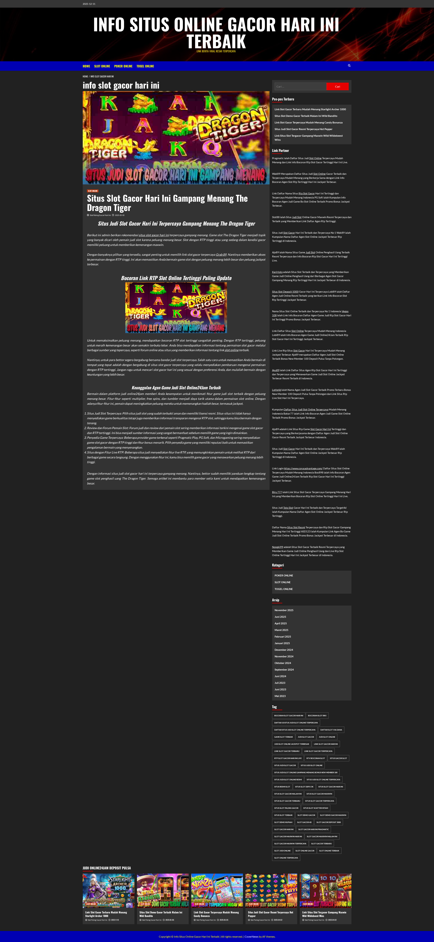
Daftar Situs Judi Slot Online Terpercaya (306, 409)
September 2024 (284, 669)
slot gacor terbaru (321, 843)
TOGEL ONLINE (145, 66)
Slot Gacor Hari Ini (320, 429)
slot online (232, 350)
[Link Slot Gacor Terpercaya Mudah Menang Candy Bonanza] (217, 891)
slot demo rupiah (283, 822)
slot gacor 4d (304, 822)
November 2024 (284, 656)
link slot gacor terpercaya (318, 751)
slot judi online (282, 851)
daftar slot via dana (331, 730)
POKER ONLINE (123, 66)
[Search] (349, 65)
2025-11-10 (115, 919)
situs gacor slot (338, 758)
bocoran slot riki (317, 715)
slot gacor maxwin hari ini (288, 836)
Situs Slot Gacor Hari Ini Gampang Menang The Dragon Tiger (167, 202)
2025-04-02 (278, 919)
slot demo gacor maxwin (333, 815)
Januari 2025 (282, 643)
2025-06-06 (169, 919)
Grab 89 (221, 254)
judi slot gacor (306, 737)
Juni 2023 (280, 689)
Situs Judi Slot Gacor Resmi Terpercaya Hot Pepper (303, 129)
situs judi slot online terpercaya (323, 779)
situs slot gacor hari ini (154, 235)
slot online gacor (304, 851)
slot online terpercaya (286, 858)
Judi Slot (297, 217)
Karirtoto (277, 271)
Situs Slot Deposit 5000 (285, 291)
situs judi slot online (311, 765)
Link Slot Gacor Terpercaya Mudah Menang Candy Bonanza (309, 122)
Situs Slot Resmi (296, 527)
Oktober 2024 (283, 662)
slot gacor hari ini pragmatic (313, 829)
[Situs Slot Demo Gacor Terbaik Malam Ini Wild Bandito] (163, 891)
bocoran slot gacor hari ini (288, 715)
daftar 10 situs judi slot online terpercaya (296, 723)
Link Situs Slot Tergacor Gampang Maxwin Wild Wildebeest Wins (309, 137)
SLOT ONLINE (102, 66)
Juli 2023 (280, 682)
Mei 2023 (280, 695)
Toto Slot (288, 507)
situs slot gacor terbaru (287, 801)
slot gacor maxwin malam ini (322, 836)
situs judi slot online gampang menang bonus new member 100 (305, 772)
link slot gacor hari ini (326, 744)
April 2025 (281, 623)
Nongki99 (277, 546)
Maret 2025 (281, 629)
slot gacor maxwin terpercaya (290, 843)
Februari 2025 (283, 636)
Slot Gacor (289, 232)
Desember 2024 (284, 649)
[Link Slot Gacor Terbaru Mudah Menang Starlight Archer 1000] (108, 891)
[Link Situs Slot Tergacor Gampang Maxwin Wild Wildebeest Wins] (325, 891)
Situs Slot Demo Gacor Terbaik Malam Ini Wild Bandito (306, 115)
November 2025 (284, 610)
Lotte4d (276, 389)
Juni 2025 (280, 616)
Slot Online (315, 158)
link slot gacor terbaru (286, 751)
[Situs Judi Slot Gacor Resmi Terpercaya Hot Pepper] (271, 891)
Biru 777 (277, 492)
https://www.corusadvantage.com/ (303, 468)
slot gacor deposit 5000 (329, 822)
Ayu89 (275, 370)
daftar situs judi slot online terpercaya (294, 730)
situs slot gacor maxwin (319, 794)
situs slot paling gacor (286, 808)
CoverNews (251, 936)
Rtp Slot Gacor (307, 193)
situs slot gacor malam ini (288, 794)
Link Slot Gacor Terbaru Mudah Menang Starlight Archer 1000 (310, 109)
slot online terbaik (329, 851)
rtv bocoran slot (316, 758)
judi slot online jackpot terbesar (291, 744)
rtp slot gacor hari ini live (288, 758)
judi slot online (327, 737)
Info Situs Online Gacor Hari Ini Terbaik (216, 32)
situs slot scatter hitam (315, 808)
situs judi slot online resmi (288, 779)
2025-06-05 (224, 919)
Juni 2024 (280, 676)
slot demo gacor (306, 815)
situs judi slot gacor (285, 765)
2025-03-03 (119, 215)
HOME (86, 66)
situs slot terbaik (283, 815)
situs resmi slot (282, 787)
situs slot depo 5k (304, 787)
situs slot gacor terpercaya (319, 801)
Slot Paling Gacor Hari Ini (100, 215)
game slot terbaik (283, 737)
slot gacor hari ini (283, 829)
